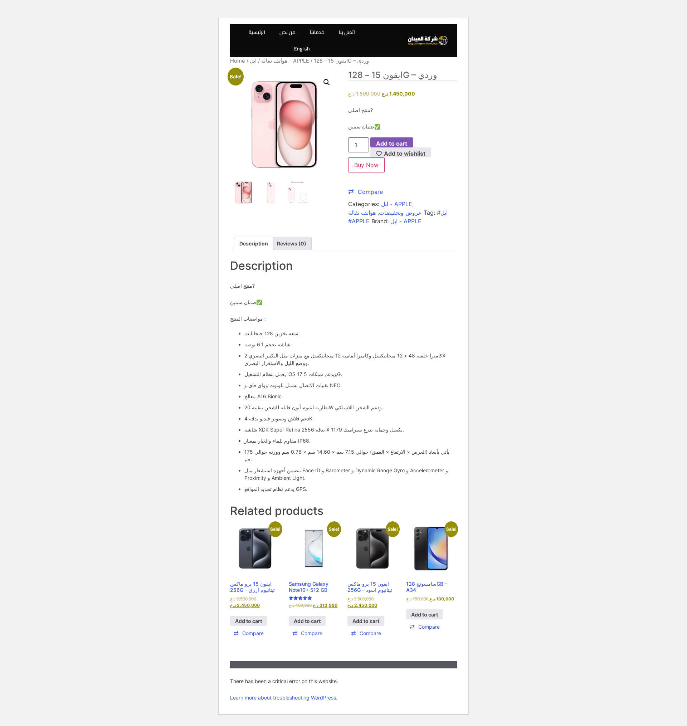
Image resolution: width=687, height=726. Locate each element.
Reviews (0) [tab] (291, 243)
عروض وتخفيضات (400, 212)
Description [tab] (253, 243)
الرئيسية (257, 32)
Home (237, 61)
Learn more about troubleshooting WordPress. (283, 698)
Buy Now (366, 165)
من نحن (287, 32)
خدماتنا (317, 32)
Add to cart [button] (248, 621)
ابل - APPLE (396, 204)
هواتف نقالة (274, 61)
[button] (326, 82)
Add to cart (391, 143)
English (302, 48)
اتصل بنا (347, 32)
